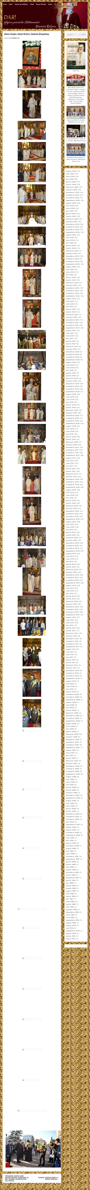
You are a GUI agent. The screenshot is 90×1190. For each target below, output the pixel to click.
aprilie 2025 (71, 214)
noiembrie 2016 (72, 482)
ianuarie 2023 (71, 285)
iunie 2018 (70, 431)
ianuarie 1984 (71, 909)
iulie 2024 (70, 237)
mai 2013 (69, 593)
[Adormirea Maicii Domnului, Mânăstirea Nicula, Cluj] (76, 112)
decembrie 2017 (72, 447)
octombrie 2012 (72, 612)
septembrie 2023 (73, 264)
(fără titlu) (76, 71)
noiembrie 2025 (72, 195)
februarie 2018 (72, 442)
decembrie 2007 (72, 739)
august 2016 (71, 490)
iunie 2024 (70, 240)
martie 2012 (71, 631)
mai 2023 (70, 275)
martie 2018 (71, 439)
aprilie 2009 (71, 710)
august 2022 (71, 299)
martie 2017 (71, 471)
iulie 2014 (70, 556)
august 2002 (71, 830)
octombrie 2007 (72, 745)
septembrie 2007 (73, 747)
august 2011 (71, 649)
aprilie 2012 (71, 628)
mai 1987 (69, 899)
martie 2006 (71, 790)
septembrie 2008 (73, 721)
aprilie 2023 (71, 277)
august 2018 (71, 426)
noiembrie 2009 (72, 694)
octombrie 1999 (72, 846)
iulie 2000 (70, 838)
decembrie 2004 (72, 814)
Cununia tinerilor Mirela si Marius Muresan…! (48, 1178)
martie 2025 (71, 216)
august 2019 (71, 394)
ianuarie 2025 (71, 221)
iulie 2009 (70, 705)
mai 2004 (70, 822)
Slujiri (11, 4)
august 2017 (71, 458)
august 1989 (71, 888)
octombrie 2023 (72, 261)
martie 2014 (71, 567)
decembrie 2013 (72, 575)
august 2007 (71, 750)
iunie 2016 (70, 495)
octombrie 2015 (72, 516)
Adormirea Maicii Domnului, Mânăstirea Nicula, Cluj (76, 121)
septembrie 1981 (72, 920)
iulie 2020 (70, 365)
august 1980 (71, 923)
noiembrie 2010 (72, 673)
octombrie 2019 (72, 389)
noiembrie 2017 (72, 450)
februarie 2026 (72, 187)
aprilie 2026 (71, 182)
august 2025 (71, 203)
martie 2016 (71, 503)
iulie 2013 (70, 588)
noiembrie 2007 (72, 742)
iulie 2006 (70, 779)
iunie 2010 (70, 686)
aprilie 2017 (71, 469)
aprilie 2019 (71, 405)
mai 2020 (70, 370)
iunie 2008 (70, 726)
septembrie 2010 (73, 678)
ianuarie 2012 (71, 636)
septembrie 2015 (73, 519)
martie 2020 (71, 376)
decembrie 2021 (72, 320)
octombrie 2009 (72, 697)
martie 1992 (71, 875)
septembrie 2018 (73, 423)
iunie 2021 (70, 336)
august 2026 (71, 171)
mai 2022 (70, 306)
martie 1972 (71, 939)
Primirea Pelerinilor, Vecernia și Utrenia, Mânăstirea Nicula (75, 140)
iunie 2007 (70, 753)
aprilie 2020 (71, 373)
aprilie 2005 (71, 808)
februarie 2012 (72, 633)
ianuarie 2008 (71, 737)
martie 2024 (71, 248)
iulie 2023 (70, 269)
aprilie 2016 (71, 500)
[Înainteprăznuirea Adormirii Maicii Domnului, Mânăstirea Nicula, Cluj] (76, 150)
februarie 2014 (72, 569)
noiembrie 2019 (72, 386)
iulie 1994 (70, 867)
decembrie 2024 (72, 224)
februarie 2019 (72, 410)
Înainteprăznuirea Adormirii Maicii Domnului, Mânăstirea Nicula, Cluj (76, 159)
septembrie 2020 (73, 360)
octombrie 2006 (72, 771)
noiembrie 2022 (72, 291)
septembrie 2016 (73, 487)
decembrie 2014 (72, 543)
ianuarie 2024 (71, 253)
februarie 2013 (72, 601)
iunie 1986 (70, 901)
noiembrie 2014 (72, 546)
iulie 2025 (70, 206)
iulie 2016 (70, 492)
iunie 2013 (70, 591)
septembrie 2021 (73, 328)
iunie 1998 (70, 854)
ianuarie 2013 (71, 604)
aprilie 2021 (71, 341)
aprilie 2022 (71, 309)
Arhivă (50, 4)
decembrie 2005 (72, 795)
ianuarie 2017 (71, 476)
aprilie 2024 (71, 245)
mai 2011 (69, 657)
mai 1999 (69, 851)
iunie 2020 (70, 368)
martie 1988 (71, 896)
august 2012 (71, 617)
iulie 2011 (70, 652)
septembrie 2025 (73, 200)
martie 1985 (71, 904)
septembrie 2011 (72, 646)
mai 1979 (69, 928)
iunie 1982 (70, 917)
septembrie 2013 (73, 583)
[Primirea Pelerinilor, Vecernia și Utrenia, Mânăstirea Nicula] (76, 131)
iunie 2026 (70, 176)
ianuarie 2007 (71, 763)
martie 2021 (71, 344)
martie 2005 (71, 811)
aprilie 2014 (71, 564)
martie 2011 (70, 662)
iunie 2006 (70, 782)
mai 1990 (69, 883)
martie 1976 (71, 936)
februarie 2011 (72, 665)
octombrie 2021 (72, 325)
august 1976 (71, 933)
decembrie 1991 (72, 878)
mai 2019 (69, 402)
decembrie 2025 (72, 192)
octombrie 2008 (72, 718)
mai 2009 (70, 708)
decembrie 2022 (72, 288)
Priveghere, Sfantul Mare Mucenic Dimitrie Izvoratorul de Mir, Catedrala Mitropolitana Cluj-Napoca (17, 1178)
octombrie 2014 (72, 548)
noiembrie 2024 (72, 227)
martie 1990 (71, 886)
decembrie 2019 (72, 384)
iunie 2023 (70, 272)
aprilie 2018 (71, 437)
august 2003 (71, 827)
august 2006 (71, 777)
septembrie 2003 (73, 824)
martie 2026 (71, 184)
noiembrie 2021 (72, 322)
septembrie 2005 (73, 798)
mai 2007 (70, 755)
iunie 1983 (70, 915)
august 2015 (71, 522)
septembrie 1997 (73, 859)
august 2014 (71, 553)
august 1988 (71, 891)
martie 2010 (71, 692)
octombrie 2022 (72, 293)
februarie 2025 (72, 219)
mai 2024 (70, 243)
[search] (55, 4)
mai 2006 (70, 785)
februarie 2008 (72, 734)
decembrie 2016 (72, 479)
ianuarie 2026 (71, 190)
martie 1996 (71, 864)
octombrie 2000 (72, 832)
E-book (32, 4)
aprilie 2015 (71, 532)
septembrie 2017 (73, 455)
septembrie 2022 (73, 296)
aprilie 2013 (71, 596)
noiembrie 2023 (72, 259)
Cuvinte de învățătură (21, 4)
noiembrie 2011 (72, 641)
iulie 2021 (70, 333)
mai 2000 (70, 840)
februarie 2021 (72, 346)
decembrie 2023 (72, 256)
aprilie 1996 (71, 862)
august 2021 (71, 330)
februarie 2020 (72, 378)
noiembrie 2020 (72, 354)
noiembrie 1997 (72, 856)
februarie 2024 (72, 251)
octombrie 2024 (72, 229)
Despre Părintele (41, 4)
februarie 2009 (72, 713)
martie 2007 (71, 758)
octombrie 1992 (72, 872)
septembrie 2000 (73, 835)
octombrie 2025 (72, 198)
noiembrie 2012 (72, 609)
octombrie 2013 (72, 580)
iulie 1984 (70, 907)
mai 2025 (70, 211)
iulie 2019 (70, 397)
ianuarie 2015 (71, 540)
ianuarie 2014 (71, 572)
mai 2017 (69, 466)
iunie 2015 (70, 527)
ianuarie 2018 (71, 445)
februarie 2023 (72, 283)
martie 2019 (71, 407)
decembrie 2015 (72, 511)
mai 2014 (69, 561)
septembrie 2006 (73, 774)
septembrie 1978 (73, 931)
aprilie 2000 (71, 843)
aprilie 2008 (71, 731)
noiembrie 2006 (72, 769)
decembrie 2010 (72, 670)
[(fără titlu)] (76, 56)
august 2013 (71, 585)
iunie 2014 (70, 559)
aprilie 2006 (71, 787)
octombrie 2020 (72, 357)
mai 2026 (70, 179)
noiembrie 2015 (72, 514)
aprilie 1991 (71, 880)
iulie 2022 (70, 301)
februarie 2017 (72, 474)
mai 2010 (69, 689)
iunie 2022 (70, 304)
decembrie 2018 (72, 415)
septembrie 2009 (73, 700)
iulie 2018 (70, 429)
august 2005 (71, 801)
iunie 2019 (70, 399)
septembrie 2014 (73, 551)
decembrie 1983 (72, 912)
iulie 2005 (70, 803)
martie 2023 (71, 280)
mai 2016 (69, 498)
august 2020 (71, 362)
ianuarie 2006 (71, 793)
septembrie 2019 (73, 391)
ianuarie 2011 (71, 668)
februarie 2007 (72, 761)
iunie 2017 (70, 463)
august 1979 (71, 925)
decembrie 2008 (72, 716)
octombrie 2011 (72, 644)
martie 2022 (71, 312)
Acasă (5, 4)
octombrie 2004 (72, 819)
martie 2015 (71, 535)
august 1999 (71, 848)
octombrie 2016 (72, 484)
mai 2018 (69, 434)
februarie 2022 (72, 314)
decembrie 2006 (72, 766)
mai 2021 (69, 338)
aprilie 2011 (71, 660)
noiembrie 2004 (72, 816)
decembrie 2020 (72, 352)
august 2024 (71, 235)
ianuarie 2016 (71, 508)
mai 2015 (69, 530)
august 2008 (71, 723)
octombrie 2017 (72, 453)
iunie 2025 (70, 208)
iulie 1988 (70, 893)
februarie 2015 (72, 538)
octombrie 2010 (72, 676)
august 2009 (71, 702)
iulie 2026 (70, 174)
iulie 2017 (70, 461)
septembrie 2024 (73, 232)
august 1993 (71, 870)
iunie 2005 (70, 806)
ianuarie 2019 (71, 413)
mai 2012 (69, 625)
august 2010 (71, 681)
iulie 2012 (70, 620)
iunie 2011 (70, 654)
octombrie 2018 (72, 421)
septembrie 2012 (73, 615)
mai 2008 (70, 729)
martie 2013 (71, 599)
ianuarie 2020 (71, 381)
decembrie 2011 (72, 638)
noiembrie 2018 (72, 418)
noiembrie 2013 (72, 577)
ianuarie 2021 (71, 349)
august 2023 (71, 267)
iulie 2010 (70, 684)
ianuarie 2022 (71, 317)
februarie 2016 (72, 506)
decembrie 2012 (72, 607)
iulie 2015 (70, 524)
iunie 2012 (70, 623)
